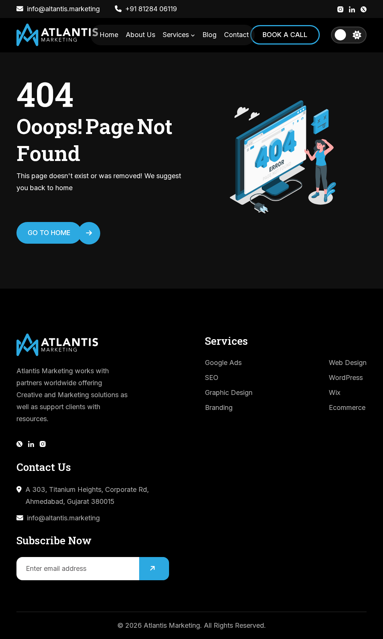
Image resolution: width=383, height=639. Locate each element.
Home (108, 35)
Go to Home (49, 233)
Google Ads (223, 362)
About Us (140, 35)
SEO (211, 377)
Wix (334, 392)
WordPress (346, 377)
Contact (236, 35)
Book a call (285, 35)
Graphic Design (228, 392)
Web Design (348, 362)
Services (177, 35)
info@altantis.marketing (63, 518)
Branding (219, 407)
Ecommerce (347, 407)
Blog (209, 35)
